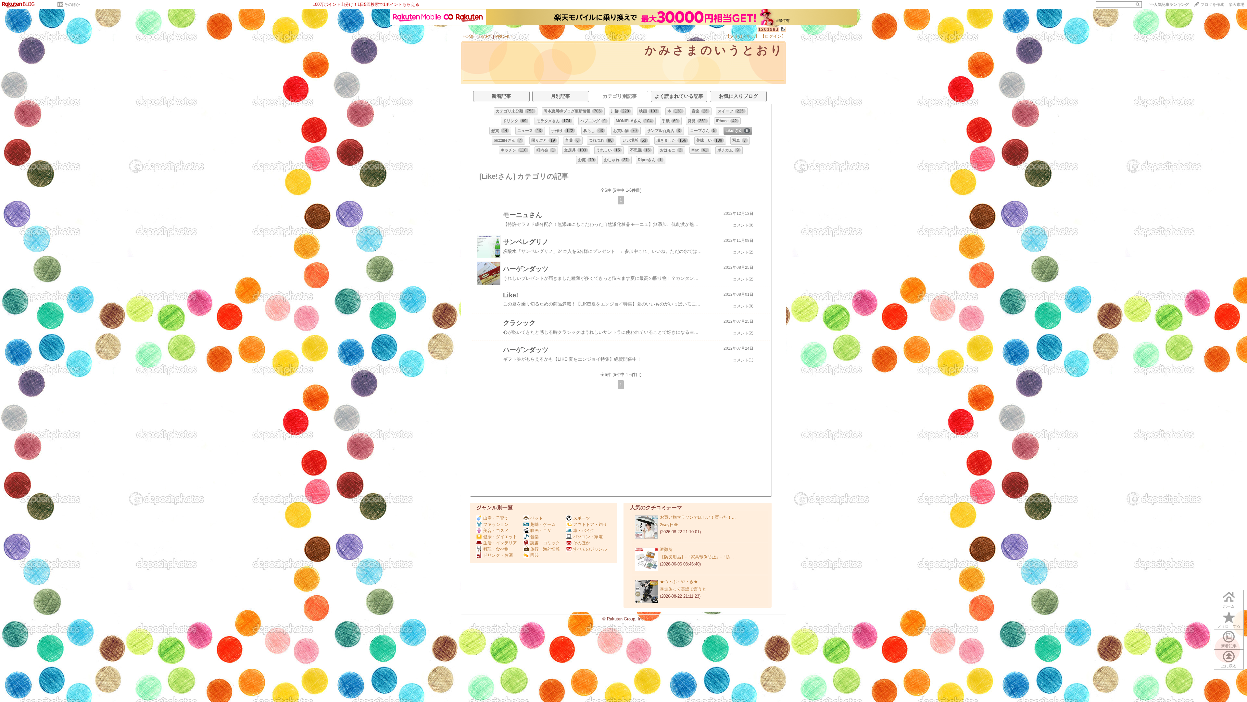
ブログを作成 (1212, 4)
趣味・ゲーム (543, 524)
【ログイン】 (773, 36)
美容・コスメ (496, 530)
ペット (536, 518)
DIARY (485, 36)
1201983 (768, 29)
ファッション (496, 524)
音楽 (534, 536)
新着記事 (1229, 646)
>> (1169, 4)
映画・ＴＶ (540, 530)
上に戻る (1229, 666)
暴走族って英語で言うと (683, 589)
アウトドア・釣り (590, 524)
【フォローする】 (742, 36)
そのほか (72, 4)
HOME (468, 36)
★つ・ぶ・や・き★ (679, 581)
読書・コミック (545, 542)
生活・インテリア (500, 542)
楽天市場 (1236, 4)
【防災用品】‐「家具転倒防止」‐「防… (697, 556)
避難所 (666, 549)
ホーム (1229, 606)
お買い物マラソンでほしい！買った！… (698, 517)
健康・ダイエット (500, 536)
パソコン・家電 (588, 536)
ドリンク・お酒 (498, 555)
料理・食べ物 (496, 549)
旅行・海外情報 (545, 549)
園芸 (534, 555)
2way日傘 (669, 524)
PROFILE (504, 36)
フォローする (1229, 626)
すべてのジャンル (590, 549)
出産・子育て (496, 518)
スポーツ (581, 518)
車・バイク (583, 530)
